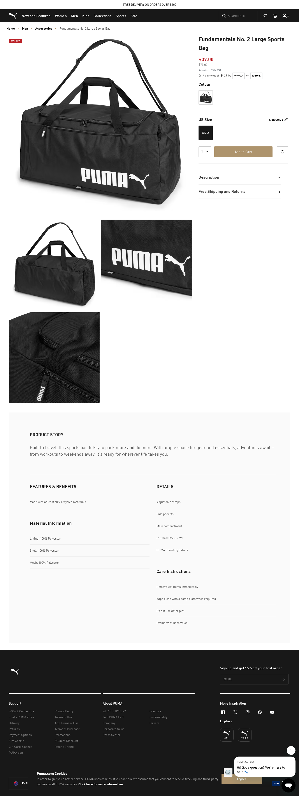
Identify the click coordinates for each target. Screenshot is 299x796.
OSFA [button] (205, 133)
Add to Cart (243, 152)
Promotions (62, 735)
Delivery (14, 723)
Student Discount (66, 741)
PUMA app (16, 752)
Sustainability (158, 717)
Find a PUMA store (21, 717)
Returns (14, 729)
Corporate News (113, 729)
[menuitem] (36, 15)
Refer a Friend (64, 746)
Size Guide (276, 119)
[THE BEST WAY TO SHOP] (227, 735)
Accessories (43, 28)
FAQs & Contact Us (21, 711)
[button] (206, 97)
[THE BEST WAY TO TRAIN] (245, 735)
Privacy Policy (64, 711)
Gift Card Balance (20, 746)
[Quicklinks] (286, 15)
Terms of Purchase (67, 729)
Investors (155, 711)
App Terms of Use (66, 723)
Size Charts (16, 741)
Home (11, 28)
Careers (154, 723)
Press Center (111, 735)
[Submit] (224, 16)
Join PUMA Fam (113, 717)
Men (25, 28)
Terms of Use (63, 717)
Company (109, 723)
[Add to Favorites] (282, 151)
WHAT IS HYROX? (114, 711)
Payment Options (20, 735)
